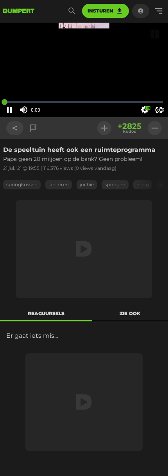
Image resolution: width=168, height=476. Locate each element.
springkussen (22, 184)
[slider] (46, 110)
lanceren (58, 184)
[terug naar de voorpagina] (18, 11)
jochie (87, 184)
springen (115, 184)
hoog (142, 184)
